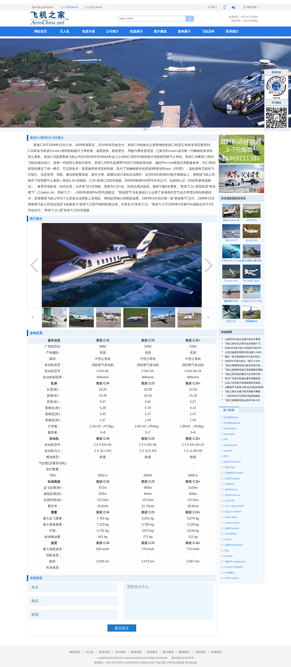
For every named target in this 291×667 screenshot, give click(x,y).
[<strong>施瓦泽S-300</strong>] (231, 291)
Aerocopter (229, 434)
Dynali (228, 539)
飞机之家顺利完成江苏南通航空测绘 (244, 369)
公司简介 (112, 31)
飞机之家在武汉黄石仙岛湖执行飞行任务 (244, 343)
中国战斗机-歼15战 (252, 301)
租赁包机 (136, 652)
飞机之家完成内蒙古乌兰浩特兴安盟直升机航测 (244, 374)
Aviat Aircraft (230, 445)
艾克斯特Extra (230, 417)
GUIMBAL (230, 572)
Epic (227, 550)
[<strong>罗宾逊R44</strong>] (251, 311)
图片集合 (36, 218)
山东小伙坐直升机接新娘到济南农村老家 (244, 382)
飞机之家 (69, 18)
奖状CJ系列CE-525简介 (47, 137)
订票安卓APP (95, 7)
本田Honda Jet (233, 495)
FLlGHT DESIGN (234, 567)
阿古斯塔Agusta (231, 423)
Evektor (229, 556)
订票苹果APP (71, 7)
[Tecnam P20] (231, 271)
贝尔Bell (229, 484)
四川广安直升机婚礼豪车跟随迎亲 (243, 378)
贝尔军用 (229, 500)
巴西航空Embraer (234, 473)
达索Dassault (232, 528)
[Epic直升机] (251, 231)
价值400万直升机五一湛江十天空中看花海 (244, 361)
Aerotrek (227, 450)
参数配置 (36, 333)
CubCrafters (231, 517)
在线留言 (36, 578)
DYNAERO (231, 534)
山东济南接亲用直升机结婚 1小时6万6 (244, 352)
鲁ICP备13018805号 (183, 658)
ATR (225, 439)
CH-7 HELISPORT (234, 506)
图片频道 (160, 31)
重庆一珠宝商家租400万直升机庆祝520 (244, 356)
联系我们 (232, 31)
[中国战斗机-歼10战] (231, 251)
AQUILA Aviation (232, 461)
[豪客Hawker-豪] (231, 210)
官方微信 (276, 102)
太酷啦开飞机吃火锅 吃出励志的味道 (244, 387)
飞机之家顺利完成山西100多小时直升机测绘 (244, 400)
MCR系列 (251, 220)
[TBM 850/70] (231, 231)
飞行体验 (120, 652)
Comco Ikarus (232, 522)
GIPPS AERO (232, 578)
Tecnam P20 (231, 280)
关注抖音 (276, 72)
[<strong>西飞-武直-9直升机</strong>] (251, 251)
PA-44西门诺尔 (251, 280)
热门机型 (228, 410)
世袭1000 (231, 321)
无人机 (64, 31)
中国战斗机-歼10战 (231, 260)
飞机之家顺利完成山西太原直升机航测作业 (244, 365)
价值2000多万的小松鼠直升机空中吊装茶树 (244, 348)
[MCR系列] (251, 210)
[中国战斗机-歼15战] (251, 291)
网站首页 (40, 31)
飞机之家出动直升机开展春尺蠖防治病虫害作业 (244, 391)
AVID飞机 (230, 467)
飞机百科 (208, 31)
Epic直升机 (252, 240)
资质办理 (88, 31)
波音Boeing (231, 489)
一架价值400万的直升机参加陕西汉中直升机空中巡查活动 (244, 395)
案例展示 (184, 31)
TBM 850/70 (231, 240)
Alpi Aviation (230, 428)
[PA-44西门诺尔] (251, 271)
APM (225, 456)
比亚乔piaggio (232, 478)
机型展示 (136, 31)
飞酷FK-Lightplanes (235, 561)
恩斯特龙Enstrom (234, 545)
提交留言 (122, 628)
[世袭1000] (231, 311)
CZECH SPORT (233, 511)
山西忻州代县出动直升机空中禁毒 (243, 339)
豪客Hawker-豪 (231, 220)
